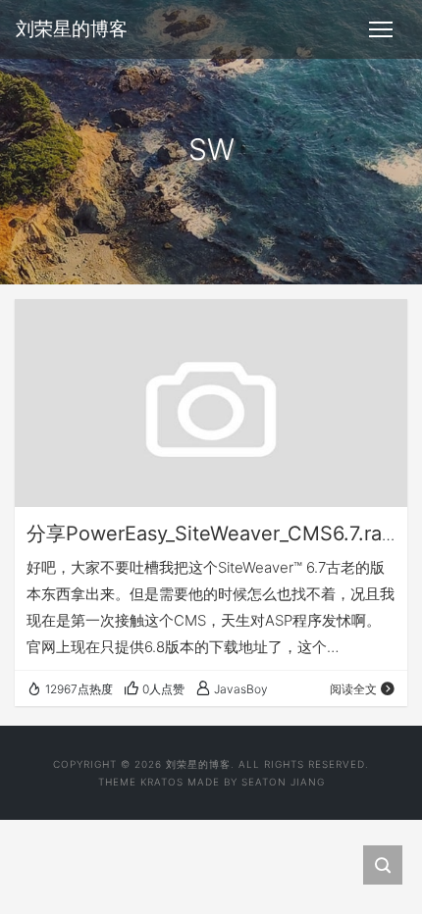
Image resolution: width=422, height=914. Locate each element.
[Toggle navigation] (380, 29)
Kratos (162, 781)
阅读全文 (353, 689)
